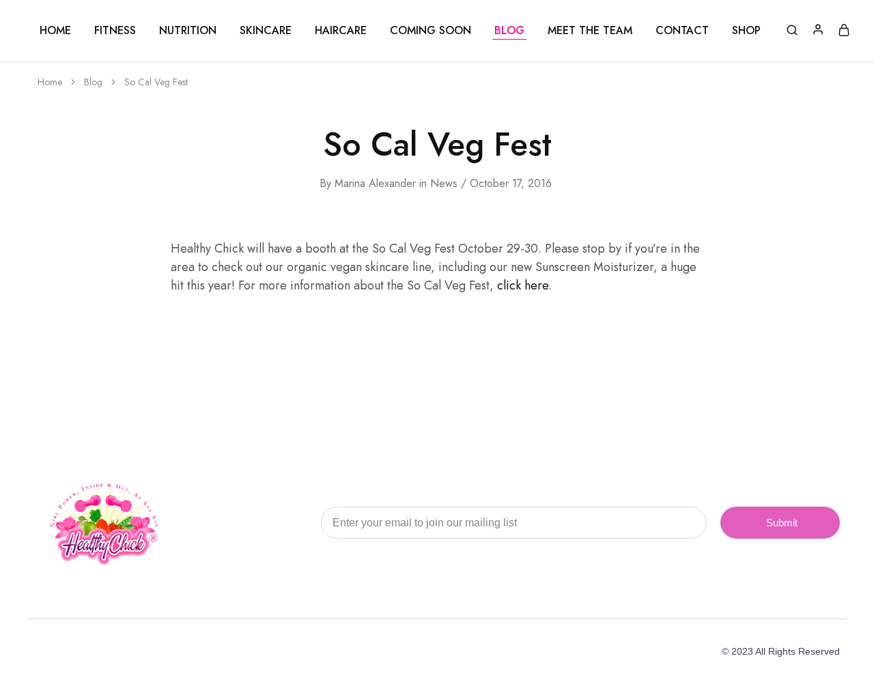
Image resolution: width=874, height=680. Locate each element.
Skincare (266, 30)
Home (55, 30)
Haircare (341, 30)
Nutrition (187, 30)
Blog (509, 30)
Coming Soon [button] (430, 30)
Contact (682, 30)
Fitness (115, 30)
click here (522, 285)
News (443, 183)
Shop (746, 30)
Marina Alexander (375, 183)
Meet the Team (590, 30)
